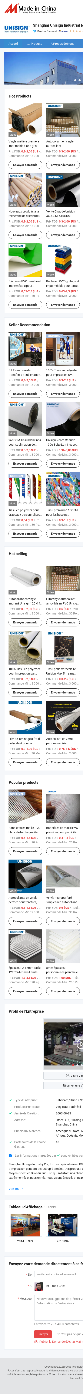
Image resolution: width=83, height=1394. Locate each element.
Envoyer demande (25, 165)
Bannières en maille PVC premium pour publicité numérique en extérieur (62, 832)
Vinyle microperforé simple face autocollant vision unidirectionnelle (61, 902)
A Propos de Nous (62, 44)
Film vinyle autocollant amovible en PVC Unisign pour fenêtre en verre (62, 603)
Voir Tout (15, 1189)
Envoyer (43, 1334)
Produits (36, 44)
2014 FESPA (25, 1241)
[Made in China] (31, 8)
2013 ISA (63, 1241)
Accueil (13, 44)
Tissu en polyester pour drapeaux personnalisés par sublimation (24, 514)
